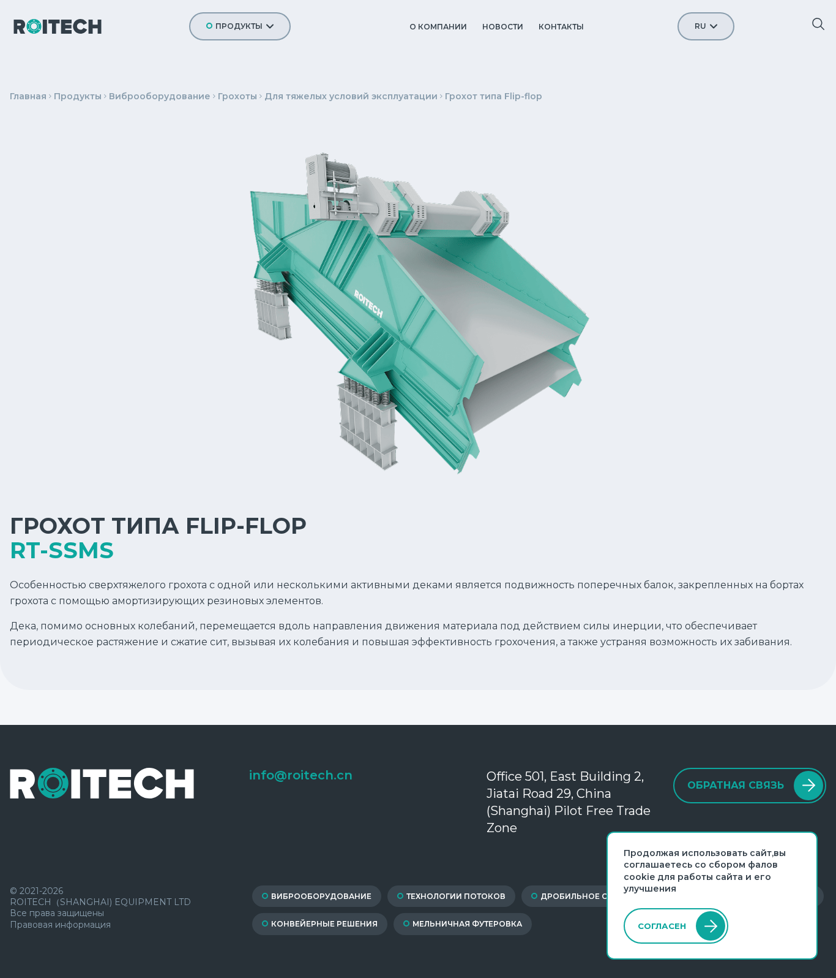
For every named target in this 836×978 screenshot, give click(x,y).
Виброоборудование (160, 96)
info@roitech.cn (301, 775)
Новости (502, 27)
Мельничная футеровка (467, 924)
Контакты (561, 27)
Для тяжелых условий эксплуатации (351, 96)
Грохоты (237, 96)
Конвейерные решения (324, 924)
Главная (28, 96)
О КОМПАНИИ (438, 27)
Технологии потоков (456, 896)
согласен (662, 926)
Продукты (239, 26)
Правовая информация (60, 924)
